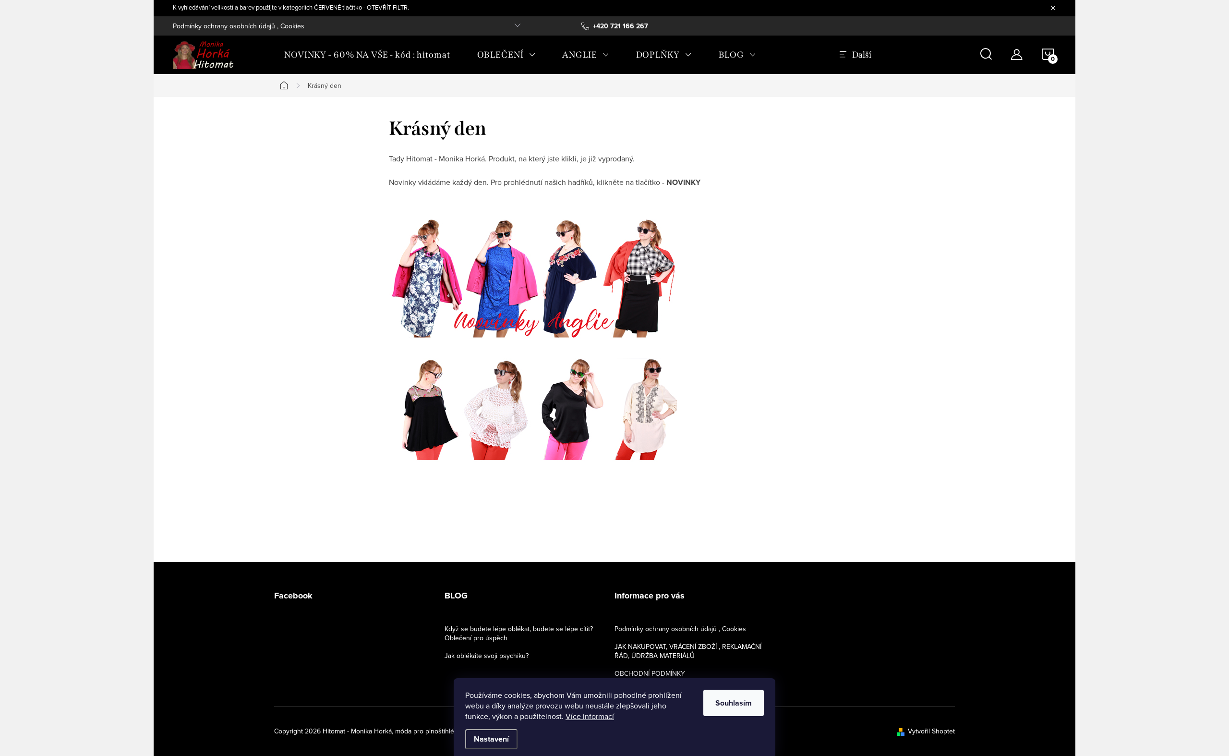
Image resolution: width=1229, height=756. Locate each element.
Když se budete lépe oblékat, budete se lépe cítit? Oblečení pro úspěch (519, 633)
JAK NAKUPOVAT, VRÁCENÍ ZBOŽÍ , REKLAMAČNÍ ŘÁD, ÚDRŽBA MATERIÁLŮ (687, 651)
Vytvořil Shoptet (931, 731)
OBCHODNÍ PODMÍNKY (649, 673)
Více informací (590, 716)
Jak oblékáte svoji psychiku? (487, 655)
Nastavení (491, 738)
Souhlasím (733, 702)
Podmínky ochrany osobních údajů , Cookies (238, 26)
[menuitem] (367, 55)
